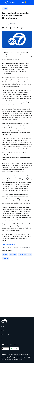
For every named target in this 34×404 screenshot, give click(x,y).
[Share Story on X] (6, 27)
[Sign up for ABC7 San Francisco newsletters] (15, 344)
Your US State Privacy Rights (7, 356)
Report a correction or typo (8, 244)
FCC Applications (16, 357)
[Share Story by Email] (18, 27)
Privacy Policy (4, 354)
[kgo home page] (4, 321)
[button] (2, 2)
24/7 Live (12, 2)
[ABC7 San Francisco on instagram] (11, 344)
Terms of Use (18, 356)
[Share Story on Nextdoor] (14, 27)
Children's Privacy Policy (24, 354)
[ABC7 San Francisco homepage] (6, 2)
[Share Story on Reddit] (10, 27)
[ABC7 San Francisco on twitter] (7, 344)
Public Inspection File (6, 357)
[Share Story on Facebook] (3, 27)
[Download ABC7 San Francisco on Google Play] (14, 348)
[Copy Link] (22, 27)
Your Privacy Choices (13, 354)
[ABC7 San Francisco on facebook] (3, 344)
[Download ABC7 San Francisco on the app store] (5, 348)
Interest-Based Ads (26, 356)
